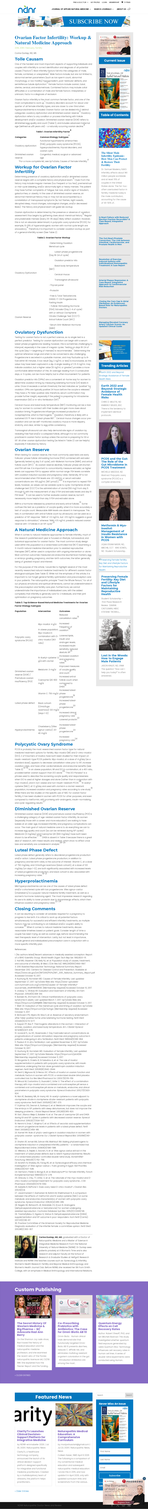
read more (109, 228)
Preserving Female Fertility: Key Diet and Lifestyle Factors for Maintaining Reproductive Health (114, 585)
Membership (114, 2)
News (60, 1451)
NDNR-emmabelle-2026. (32, 1444)
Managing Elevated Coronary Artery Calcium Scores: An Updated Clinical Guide (113, 324)
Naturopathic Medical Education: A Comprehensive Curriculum (73, 1435)
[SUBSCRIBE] (74, 26)
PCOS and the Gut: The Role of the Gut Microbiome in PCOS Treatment (114, 463)
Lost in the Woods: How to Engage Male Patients (114, 658)
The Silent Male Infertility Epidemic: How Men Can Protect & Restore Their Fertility (114, 159)
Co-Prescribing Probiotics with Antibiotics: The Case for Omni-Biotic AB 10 (72, 1327)
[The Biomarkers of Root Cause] (114, 54)
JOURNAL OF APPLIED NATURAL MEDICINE (70, 9)
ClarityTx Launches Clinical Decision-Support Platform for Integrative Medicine (31, 1435)
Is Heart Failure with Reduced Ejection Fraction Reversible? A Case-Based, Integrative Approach (114, 220)
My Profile (95, 2)
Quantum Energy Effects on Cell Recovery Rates (110, 1326)
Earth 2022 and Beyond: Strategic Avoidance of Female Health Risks (114, 391)
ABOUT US (121, 9)
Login (104, 2)
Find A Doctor (79, 2)
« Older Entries (22, 1375)
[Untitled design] (114, 359)
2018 (17, 48)
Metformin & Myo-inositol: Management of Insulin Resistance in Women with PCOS (114, 533)
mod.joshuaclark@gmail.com (75, 1444)
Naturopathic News (36, 1447)
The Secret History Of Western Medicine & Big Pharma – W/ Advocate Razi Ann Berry (31, 1329)
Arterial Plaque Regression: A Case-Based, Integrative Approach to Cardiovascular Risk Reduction (113, 283)
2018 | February (27, 48)
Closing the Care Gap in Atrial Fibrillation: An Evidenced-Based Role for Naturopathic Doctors (113, 304)
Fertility (38, 48)
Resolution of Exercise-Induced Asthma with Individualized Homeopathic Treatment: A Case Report (113, 262)
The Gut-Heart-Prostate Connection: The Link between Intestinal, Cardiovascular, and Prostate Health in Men (114, 241)
